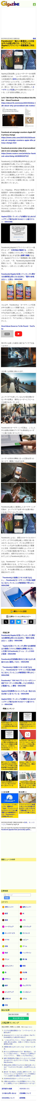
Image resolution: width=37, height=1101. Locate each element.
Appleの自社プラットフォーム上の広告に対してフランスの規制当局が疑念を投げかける (9, 725)
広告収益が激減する (18, 250)
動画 (34, 38)
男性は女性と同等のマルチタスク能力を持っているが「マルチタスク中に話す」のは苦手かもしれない (19, 1067)
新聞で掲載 (25, 255)
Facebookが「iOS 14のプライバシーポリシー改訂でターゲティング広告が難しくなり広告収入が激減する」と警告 (27, 744)
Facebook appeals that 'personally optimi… (16, 829)
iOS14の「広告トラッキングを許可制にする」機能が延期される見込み (27, 764)
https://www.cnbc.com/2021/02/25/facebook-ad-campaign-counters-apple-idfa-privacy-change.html (18, 140)
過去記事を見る (18, 1018)
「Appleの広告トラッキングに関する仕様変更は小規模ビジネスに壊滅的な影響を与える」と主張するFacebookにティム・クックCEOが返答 (9, 745)
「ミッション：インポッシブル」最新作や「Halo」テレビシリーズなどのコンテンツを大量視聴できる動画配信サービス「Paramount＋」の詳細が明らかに (10, 810)
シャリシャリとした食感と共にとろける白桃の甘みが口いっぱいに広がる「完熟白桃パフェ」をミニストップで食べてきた (27, 808)
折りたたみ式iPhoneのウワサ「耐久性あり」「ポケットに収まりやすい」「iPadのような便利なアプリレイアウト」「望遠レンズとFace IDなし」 (20, 1053)
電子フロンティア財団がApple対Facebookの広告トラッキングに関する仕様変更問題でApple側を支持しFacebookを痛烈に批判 (9, 765)
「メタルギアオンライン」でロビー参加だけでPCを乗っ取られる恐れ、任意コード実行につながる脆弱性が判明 (20, 1042)
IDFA (15, 79)
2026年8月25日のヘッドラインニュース (17, 1078)
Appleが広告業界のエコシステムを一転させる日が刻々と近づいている (9, 783)
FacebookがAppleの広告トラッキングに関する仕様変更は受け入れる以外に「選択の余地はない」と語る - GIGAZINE (18, 276)
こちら (29, 1027)
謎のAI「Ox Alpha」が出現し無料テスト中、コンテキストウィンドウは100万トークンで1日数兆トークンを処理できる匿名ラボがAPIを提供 (20, 1074)
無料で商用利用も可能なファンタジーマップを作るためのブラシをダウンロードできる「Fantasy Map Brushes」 (19, 1060)
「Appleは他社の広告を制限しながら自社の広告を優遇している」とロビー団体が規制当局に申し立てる (27, 784)
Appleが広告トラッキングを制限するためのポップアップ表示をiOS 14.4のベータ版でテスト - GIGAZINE (18, 219)
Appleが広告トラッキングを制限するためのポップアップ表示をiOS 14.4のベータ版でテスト (27, 725)
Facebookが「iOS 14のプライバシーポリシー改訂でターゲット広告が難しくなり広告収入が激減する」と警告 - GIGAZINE (18, 683)
